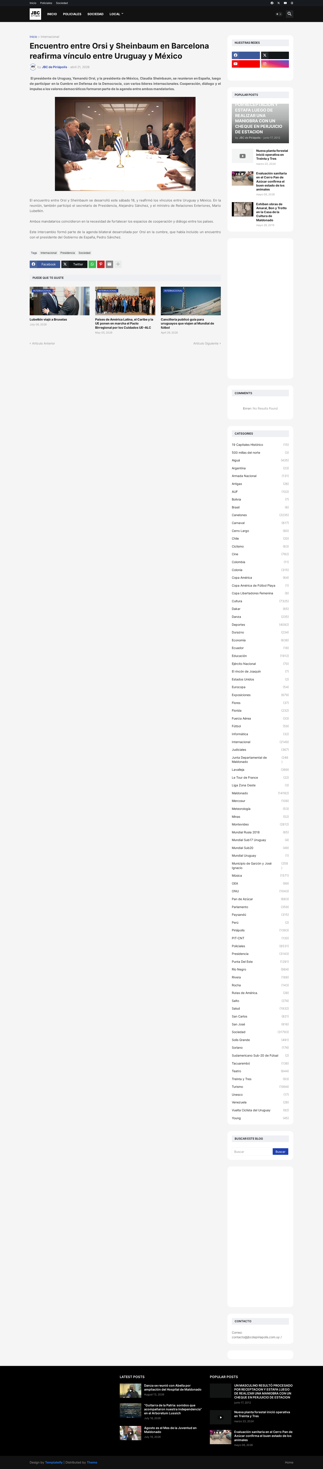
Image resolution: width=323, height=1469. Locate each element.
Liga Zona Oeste (260, 785)
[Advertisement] (260, 308)
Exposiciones (260, 695)
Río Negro (260, 969)
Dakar (260, 609)
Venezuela (260, 1102)
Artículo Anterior (43, 343)
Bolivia (260, 499)
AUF (260, 491)
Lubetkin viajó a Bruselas (48, 319)
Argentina (260, 468)
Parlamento (260, 907)
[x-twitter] (278, 3)
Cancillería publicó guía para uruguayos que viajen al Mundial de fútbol (187, 323)
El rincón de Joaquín (260, 671)
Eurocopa (260, 687)
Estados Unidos (260, 679)
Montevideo (260, 824)
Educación (260, 656)
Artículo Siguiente (205, 343)
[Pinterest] (101, 264)
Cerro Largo (260, 531)
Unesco (260, 1094)
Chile (260, 538)
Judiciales (260, 749)
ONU (260, 891)
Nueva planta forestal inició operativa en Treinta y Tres (272, 154)
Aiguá (260, 460)
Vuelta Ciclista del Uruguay (260, 1110)
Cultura (260, 601)
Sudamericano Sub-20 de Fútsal (260, 1055)
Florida (260, 710)
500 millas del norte (260, 452)
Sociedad (62, 3)
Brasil (260, 507)
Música (260, 875)
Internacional (50, 36)
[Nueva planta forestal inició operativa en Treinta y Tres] (242, 156)
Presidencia (67, 252)
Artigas (260, 484)
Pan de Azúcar (260, 899)
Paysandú (260, 914)
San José (260, 1024)
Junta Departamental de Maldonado (260, 760)
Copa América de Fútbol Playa (260, 585)
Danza (260, 616)
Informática (260, 734)
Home (289, 1462)
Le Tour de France (260, 777)
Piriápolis (260, 930)
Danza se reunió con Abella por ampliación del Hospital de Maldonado (172, 1387)
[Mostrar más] (118, 264)
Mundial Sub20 (260, 848)
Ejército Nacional (260, 664)
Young (260, 1118)
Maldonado (260, 793)
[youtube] (285, 3)
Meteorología (260, 809)
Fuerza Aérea (260, 718)
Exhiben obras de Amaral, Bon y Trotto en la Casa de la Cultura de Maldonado (271, 212)
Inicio (33, 3)
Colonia (260, 570)
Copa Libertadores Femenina (260, 593)
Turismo (260, 1086)
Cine (260, 554)
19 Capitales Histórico (260, 444)
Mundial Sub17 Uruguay (260, 840)
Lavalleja (260, 769)
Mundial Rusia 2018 (260, 832)
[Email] (109, 264)
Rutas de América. (260, 993)
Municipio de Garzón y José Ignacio (260, 865)
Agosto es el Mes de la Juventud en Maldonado (170, 1430)
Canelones (260, 515)
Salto (260, 1001)
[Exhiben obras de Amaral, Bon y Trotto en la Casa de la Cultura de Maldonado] (242, 209)
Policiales (46, 3)
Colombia (260, 562)
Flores (260, 703)
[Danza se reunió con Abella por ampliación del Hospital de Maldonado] (130, 1391)
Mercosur (260, 801)
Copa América (260, 577)
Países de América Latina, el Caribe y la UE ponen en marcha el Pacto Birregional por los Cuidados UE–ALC (124, 323)
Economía (260, 640)
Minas (260, 816)
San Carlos (260, 1016)
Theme (92, 1462)
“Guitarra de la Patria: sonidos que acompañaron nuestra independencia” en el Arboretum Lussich (173, 1409)
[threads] (292, 3)
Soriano (260, 1047)
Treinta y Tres (260, 1079)
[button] (279, 14)
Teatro (260, 1071)
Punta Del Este (260, 961)
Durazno (260, 632)
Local (115, 14)
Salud (260, 1008)
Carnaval (260, 523)
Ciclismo (260, 546)
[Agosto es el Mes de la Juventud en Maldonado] (130, 1433)
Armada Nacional (260, 476)
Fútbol (260, 726)
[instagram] (275, 64)
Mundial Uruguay (260, 855)
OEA (260, 883)
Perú (260, 922)
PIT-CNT (260, 938)
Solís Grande (260, 1040)
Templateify (54, 1462)
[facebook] (272, 3)
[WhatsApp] (92, 264)
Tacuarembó (260, 1063)
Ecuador (260, 648)
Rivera (260, 977)
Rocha (260, 985)
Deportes (260, 624)
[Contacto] (275, 72)
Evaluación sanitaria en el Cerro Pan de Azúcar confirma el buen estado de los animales (271, 181)
